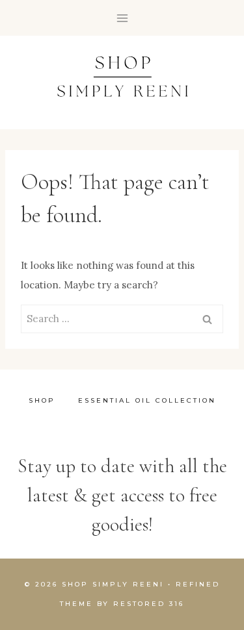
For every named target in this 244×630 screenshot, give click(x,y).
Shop (42, 400)
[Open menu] (122, 18)
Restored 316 (148, 603)
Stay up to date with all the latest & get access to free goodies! (122, 495)
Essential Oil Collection (147, 400)
